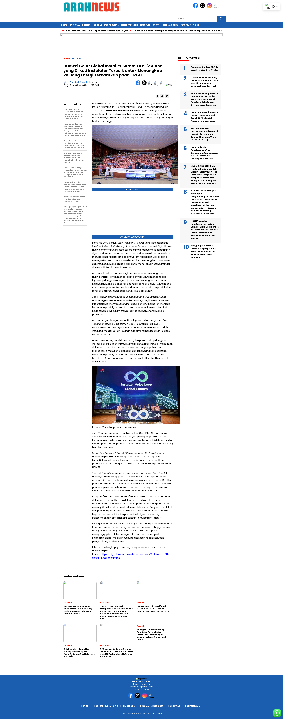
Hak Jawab (174, 706)
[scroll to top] (272, 714)
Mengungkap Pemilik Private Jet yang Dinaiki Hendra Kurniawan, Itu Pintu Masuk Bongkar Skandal (203, 251)
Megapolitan (111, 25)
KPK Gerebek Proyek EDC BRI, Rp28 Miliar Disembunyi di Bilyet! (81, 30)
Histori (85, 706)
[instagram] (210, 7)
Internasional (170, 25)
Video (196, 25)
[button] (157, 96)
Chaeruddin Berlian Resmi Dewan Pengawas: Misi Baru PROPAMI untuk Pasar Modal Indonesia (204, 116)
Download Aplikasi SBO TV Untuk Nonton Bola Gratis (204, 68)
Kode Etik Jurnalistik (106, 706)
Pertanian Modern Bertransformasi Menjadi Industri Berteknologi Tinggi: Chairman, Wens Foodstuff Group (204, 134)
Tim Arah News (77, 82)
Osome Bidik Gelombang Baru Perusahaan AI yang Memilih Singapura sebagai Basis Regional (204, 81)
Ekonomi (97, 25)
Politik (86, 25)
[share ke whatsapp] (151, 84)
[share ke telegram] (157, 84)
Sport (156, 25)
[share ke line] (163, 84)
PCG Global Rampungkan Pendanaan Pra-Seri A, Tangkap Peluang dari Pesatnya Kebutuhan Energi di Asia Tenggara (204, 99)
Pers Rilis (185, 25)
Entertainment (129, 25)
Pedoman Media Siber (151, 706)
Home (64, 25)
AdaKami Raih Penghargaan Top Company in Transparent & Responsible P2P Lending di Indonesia (204, 153)
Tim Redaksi (129, 706)
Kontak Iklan (192, 706)
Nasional (74, 25)
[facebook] (196, 7)
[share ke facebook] (139, 84)
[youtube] (216, 7)
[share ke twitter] (145, 84)
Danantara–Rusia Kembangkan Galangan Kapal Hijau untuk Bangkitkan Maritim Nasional (164, 30)
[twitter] (203, 7)
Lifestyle (145, 25)
